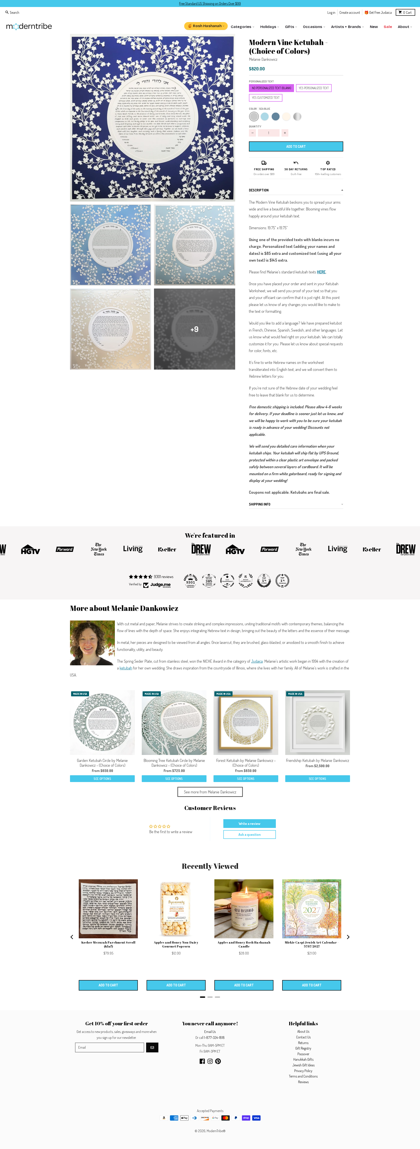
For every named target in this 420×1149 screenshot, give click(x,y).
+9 (195, 329)
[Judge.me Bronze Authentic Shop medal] (246, 581)
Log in (331, 12)
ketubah (126, 668)
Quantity (255, 126)
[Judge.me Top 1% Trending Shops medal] (282, 581)
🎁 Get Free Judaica (378, 12)
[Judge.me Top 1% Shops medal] (264, 581)
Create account (350, 12)
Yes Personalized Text (314, 88)
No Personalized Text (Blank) (271, 88)
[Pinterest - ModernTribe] (218, 1061)
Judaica (257, 661)
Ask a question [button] (249, 834)
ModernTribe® (216, 1131)
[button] (152, 118)
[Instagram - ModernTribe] (210, 1061)
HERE (321, 271)
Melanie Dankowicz (263, 59)
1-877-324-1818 (214, 1037)
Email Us (210, 1031)
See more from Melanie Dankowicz (210, 791)
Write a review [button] (249, 823)
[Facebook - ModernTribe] (202, 1061)
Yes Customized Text (266, 97)
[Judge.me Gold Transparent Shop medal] (227, 581)
